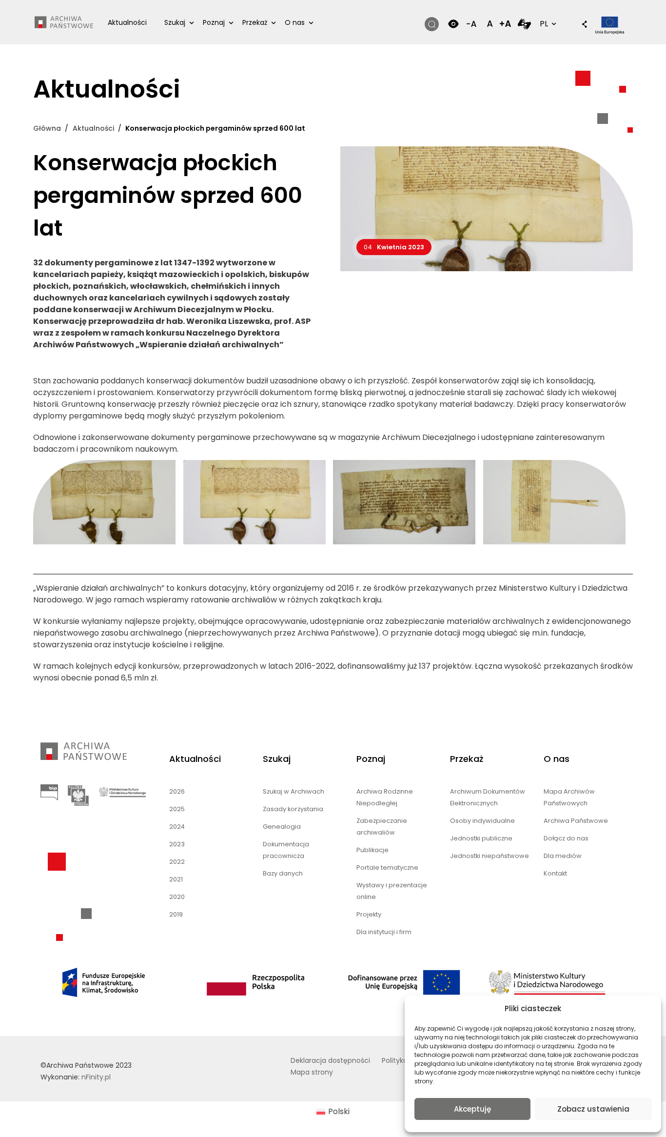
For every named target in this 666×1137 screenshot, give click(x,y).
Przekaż (254, 22)
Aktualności (127, 22)
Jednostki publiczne (481, 838)
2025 (177, 809)
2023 (177, 844)
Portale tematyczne (387, 867)
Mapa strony (312, 1072)
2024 (177, 826)
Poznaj (214, 22)
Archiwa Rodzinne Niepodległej (384, 797)
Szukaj (174, 22)
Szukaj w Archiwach (293, 791)
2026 (177, 791)
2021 (176, 879)
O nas (295, 22)
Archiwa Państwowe (576, 821)
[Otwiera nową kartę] (524, 24)
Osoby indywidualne (482, 821)
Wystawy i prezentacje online (391, 891)
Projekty (368, 914)
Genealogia (282, 826)
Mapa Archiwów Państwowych (569, 797)
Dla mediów (563, 856)
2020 (177, 897)
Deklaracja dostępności (330, 1060)
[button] (579, 25)
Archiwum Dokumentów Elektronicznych (487, 797)
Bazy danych (283, 873)
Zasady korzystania (293, 809)
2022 (177, 862)
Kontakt (555, 873)
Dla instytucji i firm (383, 932)
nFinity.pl (96, 1077)
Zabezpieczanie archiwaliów (381, 827)
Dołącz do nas (566, 838)
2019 (176, 914)
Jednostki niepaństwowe (489, 856)
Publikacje (372, 850)
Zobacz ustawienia (593, 1109)
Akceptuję (472, 1109)
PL (547, 23)
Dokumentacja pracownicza (286, 850)
